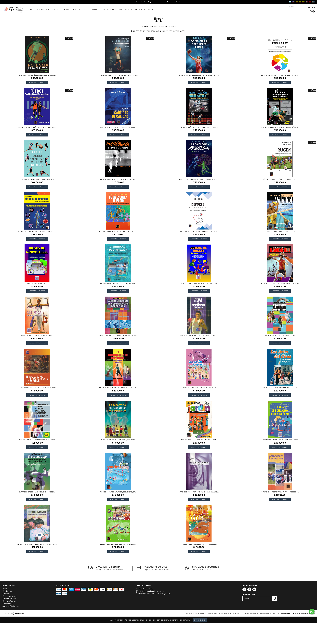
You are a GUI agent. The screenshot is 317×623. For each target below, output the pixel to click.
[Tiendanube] (13, 614)
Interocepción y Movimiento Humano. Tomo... (118, 75)
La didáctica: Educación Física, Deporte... (118, 440)
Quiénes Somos (109, 9)
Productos (43, 9)
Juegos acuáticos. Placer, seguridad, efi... (118, 492)
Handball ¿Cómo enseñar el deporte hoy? (280, 283)
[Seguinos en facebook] (249, 589)
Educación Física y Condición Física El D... (118, 179)
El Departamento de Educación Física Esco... (280, 440)
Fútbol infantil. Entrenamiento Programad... (37, 544)
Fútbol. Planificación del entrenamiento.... (37, 127)
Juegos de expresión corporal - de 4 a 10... (199, 388)
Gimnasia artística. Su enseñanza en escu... (37, 336)
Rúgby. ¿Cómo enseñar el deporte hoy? (280, 179)
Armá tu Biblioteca (144, 9)
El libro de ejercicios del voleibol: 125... (280, 231)
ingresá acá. (286, 613)
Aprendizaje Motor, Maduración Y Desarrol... (199, 492)
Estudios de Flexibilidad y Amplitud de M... (37, 179)
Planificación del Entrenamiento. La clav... (199, 127)
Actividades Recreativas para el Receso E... (280, 492)
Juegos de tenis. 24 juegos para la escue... (199, 544)
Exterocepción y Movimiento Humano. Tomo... (199, 75)
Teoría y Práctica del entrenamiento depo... (199, 336)
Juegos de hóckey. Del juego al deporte (199, 283)
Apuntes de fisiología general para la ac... (37, 231)
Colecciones (125, 9)
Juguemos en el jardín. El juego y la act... (199, 440)
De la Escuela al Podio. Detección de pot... (118, 231)
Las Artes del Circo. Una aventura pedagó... (280, 388)
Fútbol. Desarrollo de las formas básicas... (280, 127)
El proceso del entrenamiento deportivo (37, 388)
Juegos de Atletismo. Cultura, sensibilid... (118, 544)
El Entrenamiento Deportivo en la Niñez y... (118, 388)
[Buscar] (309, 7)
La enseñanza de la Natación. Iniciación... (118, 283)
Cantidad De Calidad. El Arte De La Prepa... (118, 127)
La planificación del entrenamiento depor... (280, 336)
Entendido (199, 620)
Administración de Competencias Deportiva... (118, 336)
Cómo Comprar (91, 9)
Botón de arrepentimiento (304, 613)
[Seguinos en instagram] (244, 589)
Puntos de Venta (72, 9)
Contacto (56, 9)
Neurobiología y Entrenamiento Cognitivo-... (199, 179)
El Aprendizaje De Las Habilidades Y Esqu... (37, 492)
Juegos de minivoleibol (37, 283)
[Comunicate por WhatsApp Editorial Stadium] (312, 611)
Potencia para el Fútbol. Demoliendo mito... (37, 75)
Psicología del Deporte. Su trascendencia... (199, 231)
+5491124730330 (146, 589)
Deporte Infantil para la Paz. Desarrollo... (280, 75)
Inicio (32, 9)
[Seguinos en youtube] (254, 589)
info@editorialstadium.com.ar (151, 591)
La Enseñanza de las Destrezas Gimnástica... (37, 440)
